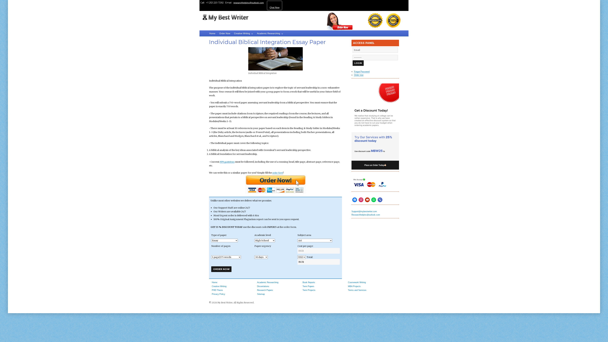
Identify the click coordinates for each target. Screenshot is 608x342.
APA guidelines (227, 162)
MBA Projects (354, 286)
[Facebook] (355, 200)
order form (277, 172)
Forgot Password (362, 71)
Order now (358, 75)
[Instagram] (361, 200)
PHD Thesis (217, 290)
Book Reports (309, 282)
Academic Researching (268, 33)
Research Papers (265, 290)
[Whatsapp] (373, 200)
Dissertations (263, 286)
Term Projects (309, 290)
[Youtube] (367, 200)
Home (212, 33)
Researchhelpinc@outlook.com (366, 215)
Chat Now (274, 7)
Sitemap (261, 294)
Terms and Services (357, 290)
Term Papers (308, 286)
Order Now (224, 33)
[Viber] (380, 200)
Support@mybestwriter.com (364, 211)
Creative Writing (242, 33)
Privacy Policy (218, 294)
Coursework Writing (357, 282)
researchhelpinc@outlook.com (248, 2)
